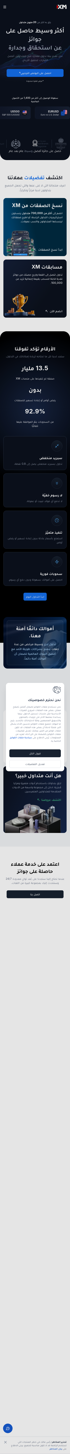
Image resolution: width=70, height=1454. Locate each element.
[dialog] (35, 727)
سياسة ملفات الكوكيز (21, 737)
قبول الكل (35, 753)
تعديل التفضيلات (35, 764)
